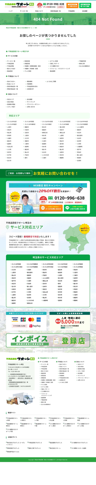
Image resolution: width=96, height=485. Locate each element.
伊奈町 (9, 135)
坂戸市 (79, 149)
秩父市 (44, 127)
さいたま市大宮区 (47, 121)
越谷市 (9, 141)
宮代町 (62, 144)
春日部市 (79, 135)
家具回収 (27, 61)
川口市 (27, 138)
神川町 (44, 135)
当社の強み (10, 102)
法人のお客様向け (84, 66)
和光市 (9, 158)
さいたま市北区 (12, 121)
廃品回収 (10, 71)
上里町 (62, 135)
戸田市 (27, 155)
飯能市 (44, 130)
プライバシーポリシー (33, 104)
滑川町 (44, 146)
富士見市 (62, 127)
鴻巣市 (27, 141)
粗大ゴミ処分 (11, 68)
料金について (39, 11)
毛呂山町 (10, 146)
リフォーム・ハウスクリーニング (60, 68)
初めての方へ (11, 81)
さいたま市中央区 (82, 121)
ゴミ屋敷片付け (54, 66)
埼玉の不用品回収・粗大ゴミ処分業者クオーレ (46, 459)
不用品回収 (10, 63)
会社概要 (84, 11)
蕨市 (26, 158)
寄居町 (79, 158)
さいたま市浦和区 (30, 124)
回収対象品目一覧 (56, 11)
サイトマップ (31, 102)
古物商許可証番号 (14, 386)
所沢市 (62, 155)
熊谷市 (62, 141)
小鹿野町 (79, 146)
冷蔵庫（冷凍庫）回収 (31, 68)
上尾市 (9, 127)
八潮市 (44, 158)
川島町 (44, 138)
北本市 (79, 138)
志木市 (44, 152)
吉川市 (9, 160)
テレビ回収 (28, 71)
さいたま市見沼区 (65, 121)
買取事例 (29, 81)
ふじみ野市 (80, 127)
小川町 (9, 149)
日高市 (27, 132)
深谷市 (9, 130)
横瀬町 (62, 158)
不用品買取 (71, 11)
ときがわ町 (45, 155)
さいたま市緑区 (64, 124)
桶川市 (44, 149)
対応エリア (10, 99)
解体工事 (82, 63)
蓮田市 (79, 130)
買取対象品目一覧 (12, 89)
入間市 (27, 135)
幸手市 (9, 152)
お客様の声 (30, 89)
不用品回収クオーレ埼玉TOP (18, 51)
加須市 (62, 138)
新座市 (62, 146)
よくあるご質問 (51, 81)
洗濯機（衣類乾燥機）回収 (33, 66)
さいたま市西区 (29, 121)
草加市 (79, 152)
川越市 (9, 138)
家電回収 (27, 63)
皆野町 (9, 144)
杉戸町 (9, 155)
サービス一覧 (24, 11)
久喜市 (44, 141)
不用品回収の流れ (32, 86)
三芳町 (79, 144)
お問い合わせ (31, 107)
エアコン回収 (54, 61)
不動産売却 (82, 61)
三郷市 (27, 144)
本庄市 (79, 132)
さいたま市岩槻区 (82, 124)
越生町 (27, 149)
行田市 (27, 130)
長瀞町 (27, 146)
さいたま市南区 (47, 124)
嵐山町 (62, 149)
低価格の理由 (11, 104)
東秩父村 (45, 132)
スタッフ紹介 (11, 107)
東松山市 (62, 132)
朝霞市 (27, 127)
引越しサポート (54, 63)
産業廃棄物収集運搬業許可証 (17, 382)
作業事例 (29, 84)
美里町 (44, 144)
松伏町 (79, 141)
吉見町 (79, 160)
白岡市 (62, 152)
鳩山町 (9, 132)
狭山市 (27, 152)
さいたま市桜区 (12, 124)
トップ (10, 11)
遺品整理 (52, 71)
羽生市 (62, 130)
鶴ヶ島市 (79, 155)
